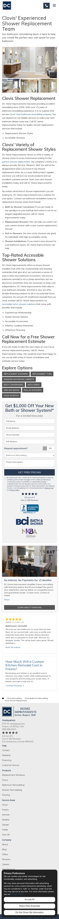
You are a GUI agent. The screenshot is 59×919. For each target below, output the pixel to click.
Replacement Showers (16, 374)
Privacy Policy (14, 490)
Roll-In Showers (32, 390)
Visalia (5, 829)
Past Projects (8, 869)
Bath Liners (34, 384)
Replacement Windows (13, 775)
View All (5, 834)
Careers (5, 864)
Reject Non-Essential (29, 906)
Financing (6, 760)
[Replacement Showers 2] (48, 86)
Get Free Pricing (29, 472)
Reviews (6, 859)
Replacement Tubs (42, 374)
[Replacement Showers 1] (29, 86)
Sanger (5, 824)
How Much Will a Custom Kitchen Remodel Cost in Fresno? (24, 665)
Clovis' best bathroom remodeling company (30, 114)
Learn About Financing (30, 607)
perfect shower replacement (16, 161)
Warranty (6, 755)
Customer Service (10, 765)
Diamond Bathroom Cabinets (19, 379)
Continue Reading (13, 685)
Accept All (29, 899)
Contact (6, 750)
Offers (5, 854)
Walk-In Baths (11, 395)
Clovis (5, 805)
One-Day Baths (11, 390)
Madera (5, 819)
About (5, 844)
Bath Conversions (13, 384)
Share (6, 599)
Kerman (6, 814)
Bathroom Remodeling (13, 785)
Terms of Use (49, 488)
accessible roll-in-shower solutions (19, 304)
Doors (5, 780)
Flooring (6, 795)
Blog (4, 849)
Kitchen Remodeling (12, 790)
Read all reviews (12, 647)
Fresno (5, 810)
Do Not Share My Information (30, 912)
